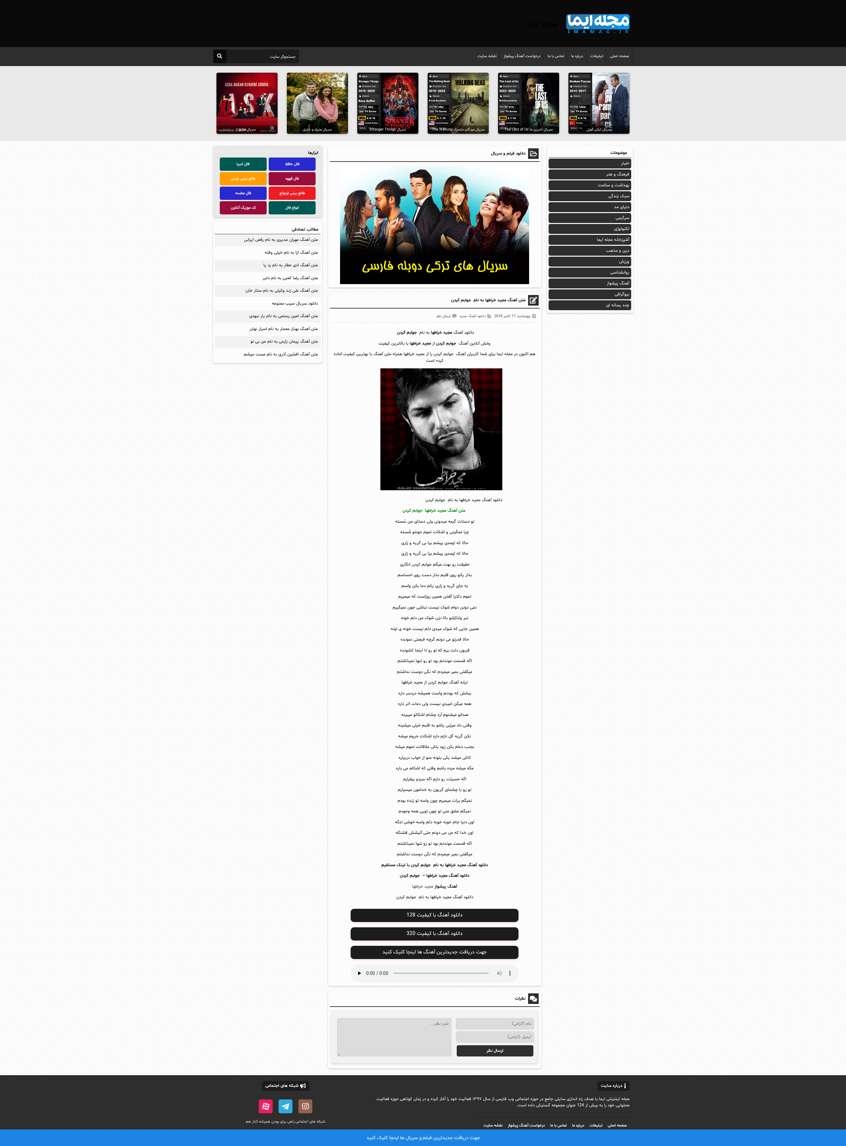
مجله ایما (543, 24)
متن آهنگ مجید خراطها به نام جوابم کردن (488, 300)
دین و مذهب (617, 251)
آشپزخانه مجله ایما (613, 240)
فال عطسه (243, 193)
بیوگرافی (622, 294)
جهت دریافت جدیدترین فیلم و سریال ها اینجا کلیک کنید (423, 1137)
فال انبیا (243, 164)
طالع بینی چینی (243, 178)
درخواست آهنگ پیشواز (522, 56)
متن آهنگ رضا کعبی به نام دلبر (290, 278)
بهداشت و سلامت (613, 185)
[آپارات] (266, 1106)
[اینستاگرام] (305, 1106)
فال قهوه (292, 178)
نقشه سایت (487, 56)
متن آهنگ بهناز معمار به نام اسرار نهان (284, 329)
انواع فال (292, 207)
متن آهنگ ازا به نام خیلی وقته (291, 253)
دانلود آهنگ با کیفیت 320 (434, 933)
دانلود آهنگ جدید (472, 316)
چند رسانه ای (617, 305)
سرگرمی (622, 218)
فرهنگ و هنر (617, 174)
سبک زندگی (618, 196)
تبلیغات (596, 56)
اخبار (625, 163)
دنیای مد (621, 207)
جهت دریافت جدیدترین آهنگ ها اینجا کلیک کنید (434, 952)
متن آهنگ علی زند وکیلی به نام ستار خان (282, 291)
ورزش (624, 262)
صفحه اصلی (619, 56)
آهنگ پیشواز (446, 887)
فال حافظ (292, 164)
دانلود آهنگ (459, 876)
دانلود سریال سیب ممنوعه (295, 304)
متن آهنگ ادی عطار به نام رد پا (290, 265)
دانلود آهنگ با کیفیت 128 (434, 915)
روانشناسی (619, 273)
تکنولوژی (621, 229)
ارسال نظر (443, 316)
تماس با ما (556, 56)
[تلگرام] (285, 1106)
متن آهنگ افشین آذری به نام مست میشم (281, 354)
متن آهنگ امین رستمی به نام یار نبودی (283, 316)
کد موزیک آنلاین (243, 207)
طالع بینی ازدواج (292, 193)
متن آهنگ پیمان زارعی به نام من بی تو (284, 342)
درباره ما (577, 56)
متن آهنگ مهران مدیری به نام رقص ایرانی (281, 240)
